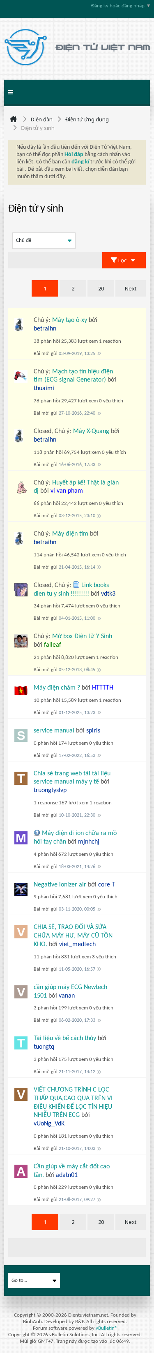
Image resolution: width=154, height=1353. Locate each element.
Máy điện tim (70, 534)
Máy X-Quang (91, 431)
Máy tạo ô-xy (69, 320)
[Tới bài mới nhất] (99, 353)
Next (130, 288)
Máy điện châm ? (57, 688)
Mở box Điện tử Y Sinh (82, 636)
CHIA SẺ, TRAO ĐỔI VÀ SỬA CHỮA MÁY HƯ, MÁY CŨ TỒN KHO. (73, 936)
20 (101, 288)
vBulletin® (106, 1328)
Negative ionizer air (60, 885)
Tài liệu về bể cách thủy (65, 1038)
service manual (54, 731)
